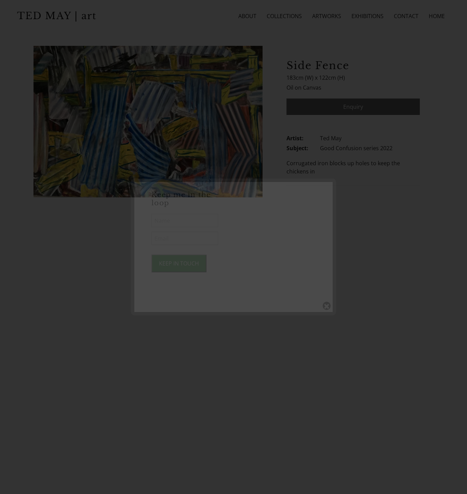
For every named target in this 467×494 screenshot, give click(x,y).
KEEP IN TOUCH (179, 263)
